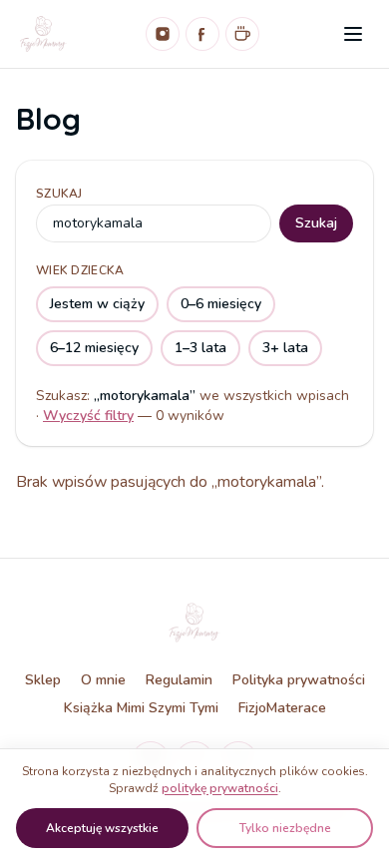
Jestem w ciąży (97, 303)
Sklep (43, 679)
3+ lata (285, 347)
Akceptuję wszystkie (102, 828)
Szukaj (59, 194)
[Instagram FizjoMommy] (163, 34)
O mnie (103, 679)
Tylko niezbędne (285, 828)
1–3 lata (200, 347)
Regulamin (179, 679)
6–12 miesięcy (94, 347)
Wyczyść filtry (88, 415)
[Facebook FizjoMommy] (202, 34)
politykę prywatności (220, 788)
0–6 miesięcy (221, 303)
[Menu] (353, 34)
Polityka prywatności (298, 679)
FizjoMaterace (282, 707)
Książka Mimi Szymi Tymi (141, 707)
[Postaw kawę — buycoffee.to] (242, 34)
